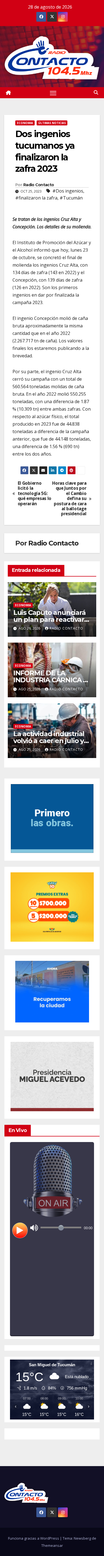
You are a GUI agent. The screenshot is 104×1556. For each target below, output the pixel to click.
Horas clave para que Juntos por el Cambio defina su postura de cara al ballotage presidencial (69, 499)
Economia (25, 123)
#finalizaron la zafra (36, 198)
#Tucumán (71, 198)
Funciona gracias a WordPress (34, 1538)
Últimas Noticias (52, 123)
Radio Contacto (38, 184)
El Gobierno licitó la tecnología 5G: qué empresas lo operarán (34, 493)
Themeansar (52, 1545)
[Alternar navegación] (53, 93)
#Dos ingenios (67, 191)
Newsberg (82, 1538)
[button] (96, 92)
